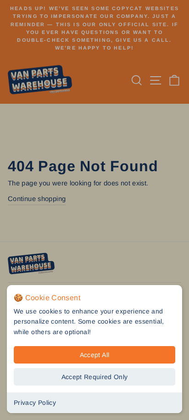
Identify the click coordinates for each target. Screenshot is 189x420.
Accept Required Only (94, 377)
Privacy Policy (35, 402)
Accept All (95, 354)
